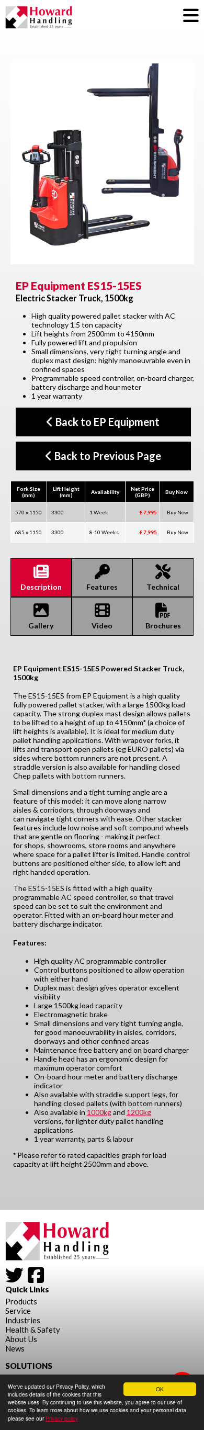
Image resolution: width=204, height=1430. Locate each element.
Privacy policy (62, 1418)
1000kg (99, 1112)
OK (160, 1389)
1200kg (139, 1112)
